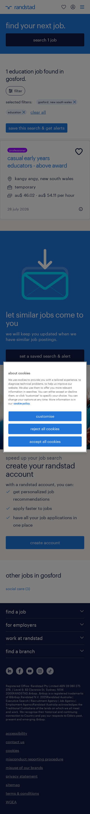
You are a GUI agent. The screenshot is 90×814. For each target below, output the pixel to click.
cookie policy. (22, 403)
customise (45, 416)
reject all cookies (45, 428)
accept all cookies (45, 441)
